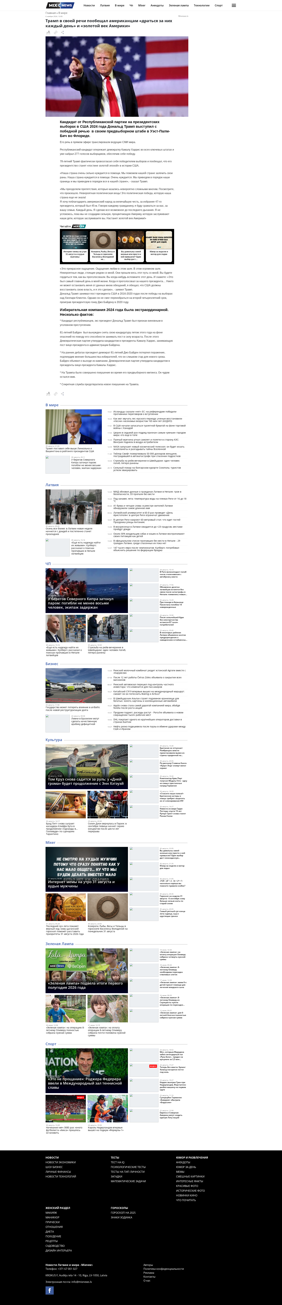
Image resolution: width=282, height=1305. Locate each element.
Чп (131, 5)
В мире (119, 5)
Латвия (105, 5)
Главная (51, 13)
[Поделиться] (62, 32)
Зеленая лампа (179, 5)
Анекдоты (157, 5)
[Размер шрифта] (48, 32)
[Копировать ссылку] (55, 32)
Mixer (141, 5)
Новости (89, 5)
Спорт (219, 5)
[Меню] (234, 5)
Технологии (202, 5)
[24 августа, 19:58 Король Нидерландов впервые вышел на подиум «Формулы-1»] (107, 1109)
